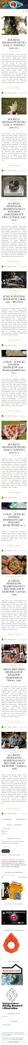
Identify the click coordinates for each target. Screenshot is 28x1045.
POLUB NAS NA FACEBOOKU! (14, 904)
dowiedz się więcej (14, 87)
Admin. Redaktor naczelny (10, 93)
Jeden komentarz (23, 345)
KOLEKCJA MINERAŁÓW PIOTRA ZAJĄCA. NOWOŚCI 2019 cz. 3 (14, 123)
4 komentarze (23, 170)
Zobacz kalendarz (21, 877)
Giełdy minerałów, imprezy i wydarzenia (14, 200)
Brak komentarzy (23, 416)
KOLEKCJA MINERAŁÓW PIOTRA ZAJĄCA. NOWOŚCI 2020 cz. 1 (14, 43)
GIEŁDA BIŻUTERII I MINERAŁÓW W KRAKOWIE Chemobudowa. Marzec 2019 (14, 675)
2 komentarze (23, 93)
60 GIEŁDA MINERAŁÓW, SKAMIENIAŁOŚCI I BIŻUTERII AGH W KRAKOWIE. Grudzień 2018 (14, 761)
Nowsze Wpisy (20, 819)
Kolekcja (14, 37)
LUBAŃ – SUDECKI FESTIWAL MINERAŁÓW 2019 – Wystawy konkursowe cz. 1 (14, 367)
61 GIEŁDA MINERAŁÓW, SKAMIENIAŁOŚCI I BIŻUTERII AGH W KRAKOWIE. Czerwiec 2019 (14, 587)
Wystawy (14, 294)
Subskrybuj (5, 851)
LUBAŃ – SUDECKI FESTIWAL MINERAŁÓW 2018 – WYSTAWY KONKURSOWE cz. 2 (14, 520)
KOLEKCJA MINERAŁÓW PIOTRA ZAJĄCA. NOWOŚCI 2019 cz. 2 (14, 448)
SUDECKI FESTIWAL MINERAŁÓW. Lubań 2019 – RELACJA (14, 299)
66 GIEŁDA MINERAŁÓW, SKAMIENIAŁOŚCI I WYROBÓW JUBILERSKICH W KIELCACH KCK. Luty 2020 (14, 211)
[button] (3, 877)
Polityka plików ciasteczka (17, 1039)
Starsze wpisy (7, 819)
